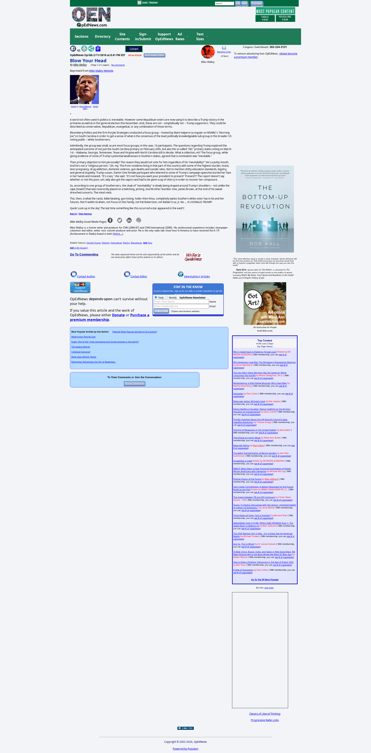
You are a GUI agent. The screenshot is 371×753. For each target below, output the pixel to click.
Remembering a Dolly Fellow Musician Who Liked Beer (260, 383)
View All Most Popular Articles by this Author (134, 331)
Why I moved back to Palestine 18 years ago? (255, 351)
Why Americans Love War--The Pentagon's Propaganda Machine (264, 362)
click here (269, 587)
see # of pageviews (263, 378)
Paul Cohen (258, 445)
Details (95, 106)
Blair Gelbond (271, 479)
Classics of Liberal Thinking (264, 713)
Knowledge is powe (242, 461)
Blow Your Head (88, 60)
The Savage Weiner (80, 346)
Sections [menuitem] (81, 36)
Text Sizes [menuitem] (200, 36)
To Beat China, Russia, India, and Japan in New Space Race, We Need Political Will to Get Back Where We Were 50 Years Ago (264, 553)
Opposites (238, 393)
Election (106, 242)
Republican (136, 242)
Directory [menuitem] (102, 36)
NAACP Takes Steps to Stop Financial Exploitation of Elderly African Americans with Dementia (262, 470)
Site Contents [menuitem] (122, 36)
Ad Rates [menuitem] (179, 36)
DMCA (85, 108)
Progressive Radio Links (265, 720)
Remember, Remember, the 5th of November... (93, 362)
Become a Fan (224, 51)
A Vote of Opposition (243, 570)
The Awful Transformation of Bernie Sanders (255, 453)
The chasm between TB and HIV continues (254, 497)
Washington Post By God (83, 336)
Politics (126, 242)
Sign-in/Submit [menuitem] (142, 36)
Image (73, 106)
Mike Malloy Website (101, 70)
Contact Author (86, 276)
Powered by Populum (185, 748)
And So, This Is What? (243, 544)
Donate (118, 315)
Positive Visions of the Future (247, 479)
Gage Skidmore (85, 106)
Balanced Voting (241, 445)
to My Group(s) (79, 247)
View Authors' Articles (197, 276)
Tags (147, 242)
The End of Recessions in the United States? (254, 430)
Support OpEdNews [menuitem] (162, 36)
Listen (134, 49)
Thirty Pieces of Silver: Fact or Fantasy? (252, 515)
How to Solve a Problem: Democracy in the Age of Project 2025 (263, 562)
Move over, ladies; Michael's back (249, 401)
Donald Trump (94, 242)
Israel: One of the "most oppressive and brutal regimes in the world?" (105, 341)
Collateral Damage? (80, 351)
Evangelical (116, 242)
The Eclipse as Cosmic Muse (246, 437)
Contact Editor (138, 276)
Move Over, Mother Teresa (83, 357)
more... (117, 233)
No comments (118, 65)
